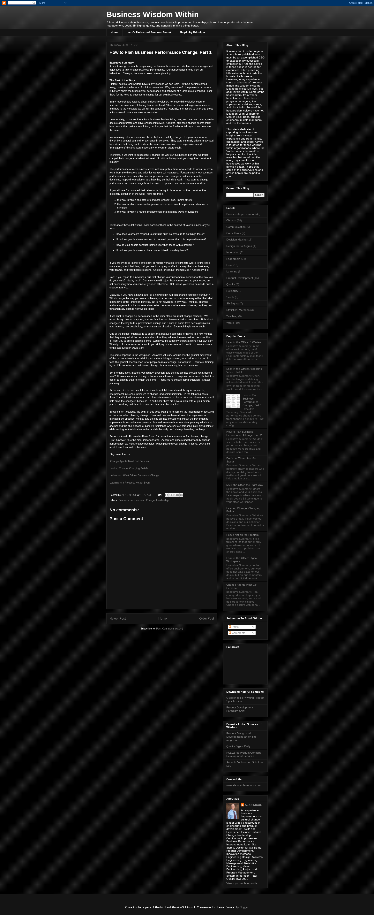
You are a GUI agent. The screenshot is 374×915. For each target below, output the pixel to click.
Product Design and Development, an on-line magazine (241, 737)
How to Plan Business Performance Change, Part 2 (244, 433)
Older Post (206, 618)
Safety (230, 297)
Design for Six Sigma (239, 246)
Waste (230, 322)
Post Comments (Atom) (169, 628)
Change (150, 500)
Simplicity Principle (192, 32)
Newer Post (117, 618)
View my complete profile (241, 883)
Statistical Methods (238, 309)
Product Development (239, 277)
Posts (235, 626)
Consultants (233, 233)
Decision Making (236, 239)
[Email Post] (159, 494)
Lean (229, 265)
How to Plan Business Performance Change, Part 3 (252, 400)
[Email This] (166, 495)
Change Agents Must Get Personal (129, 461)
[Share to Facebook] (178, 495)
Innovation (232, 252)
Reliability (232, 290)
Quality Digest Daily (238, 746)
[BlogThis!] (170, 495)
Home (114, 32)
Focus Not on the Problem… (243, 534)
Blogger (244, 907)
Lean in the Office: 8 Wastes (243, 342)
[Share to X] (174, 495)
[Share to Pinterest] (181, 495)
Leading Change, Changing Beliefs (128, 468)
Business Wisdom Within (152, 14)
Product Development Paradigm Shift (239, 709)
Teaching (231, 316)
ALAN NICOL (253, 804)
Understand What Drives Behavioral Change (134, 475)
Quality (230, 284)
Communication (236, 226)
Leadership (162, 500)
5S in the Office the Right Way (244, 484)
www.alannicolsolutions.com (243, 785)
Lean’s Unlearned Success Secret (149, 32)
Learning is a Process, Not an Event (129, 482)
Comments (238, 632)
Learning (231, 271)
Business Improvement (131, 500)
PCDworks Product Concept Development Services (243, 754)
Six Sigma (232, 303)
